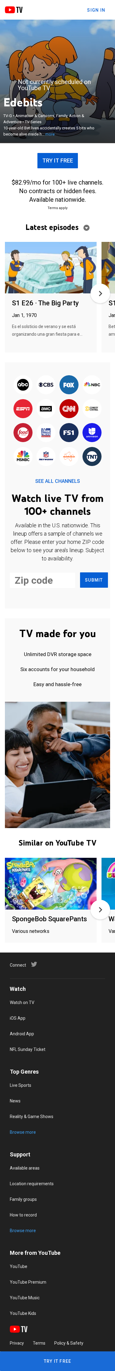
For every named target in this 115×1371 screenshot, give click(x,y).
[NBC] (92, 385)
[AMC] (45, 409)
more (50, 134)
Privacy (17, 1343)
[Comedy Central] (92, 409)
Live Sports (20, 1085)
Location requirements (32, 1183)
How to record (23, 1215)
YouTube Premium (28, 1282)
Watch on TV (22, 1002)
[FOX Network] (69, 385)
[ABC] (22, 385)
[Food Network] (22, 433)
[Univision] (92, 433)
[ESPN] (22, 409)
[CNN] (69, 409)
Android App (22, 1033)
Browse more (23, 1132)
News (15, 1100)
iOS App (17, 1018)
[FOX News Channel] (45, 433)
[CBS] (45, 385)
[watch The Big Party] (51, 268)
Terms (39, 1343)
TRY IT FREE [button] (57, 160)
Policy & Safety (68, 1343)
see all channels (57, 481)
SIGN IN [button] (96, 10)
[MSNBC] (22, 457)
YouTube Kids (23, 1313)
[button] (100, 293)
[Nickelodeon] (69, 457)
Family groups (23, 1199)
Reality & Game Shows (31, 1116)
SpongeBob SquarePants (49, 919)
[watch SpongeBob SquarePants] (51, 884)
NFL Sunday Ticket (27, 1049)
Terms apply (57, 208)
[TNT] (92, 457)
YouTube (18, 1266)
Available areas (25, 1168)
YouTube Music (25, 1297)
